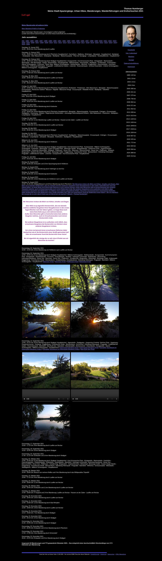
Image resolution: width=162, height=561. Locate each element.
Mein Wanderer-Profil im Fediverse (33, 28)
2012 (60, 42)
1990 (55, 41)
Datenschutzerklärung (131, 63)
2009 (46, 42)
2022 (106, 42)
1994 (73, 41)
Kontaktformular (95, 554)
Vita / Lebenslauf (131, 53)
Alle (23, 41)
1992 (64, 41)
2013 (64, 42)
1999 (96, 41)
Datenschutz (111, 554)
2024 (115, 42)
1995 (78, 41)
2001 (105, 41)
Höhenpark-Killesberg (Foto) (69, 347)
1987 (41, 41)
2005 (28, 42)
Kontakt (131, 60)
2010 (51, 42)
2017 (83, 42)
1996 (82, 41)
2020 (97, 42)
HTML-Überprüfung (121, 554)
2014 (69, 42)
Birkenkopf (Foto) (85, 261)
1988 (45, 41)
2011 (55, 42)
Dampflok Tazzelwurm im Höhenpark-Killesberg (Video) (61, 349)
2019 (92, 42)
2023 (110, 42)
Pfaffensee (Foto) (72, 261)
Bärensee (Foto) (48, 261)
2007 (37, 42)
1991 (59, 41)
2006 (32, 42)
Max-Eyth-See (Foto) (88, 349)
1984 (27, 41)
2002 (110, 41)
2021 (101, 42)
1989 (50, 41)
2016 (78, 42)
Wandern (131, 56)
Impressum (131, 67)
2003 (114, 41)
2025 (23, 44)
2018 (87, 42)
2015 (74, 42)
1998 (91, 41)
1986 (36, 41)
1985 (32, 41)
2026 (28, 44)
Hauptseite (131, 50)
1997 (87, 41)
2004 (23, 42)
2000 (100, 41)
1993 (68, 41)
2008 (42, 42)
